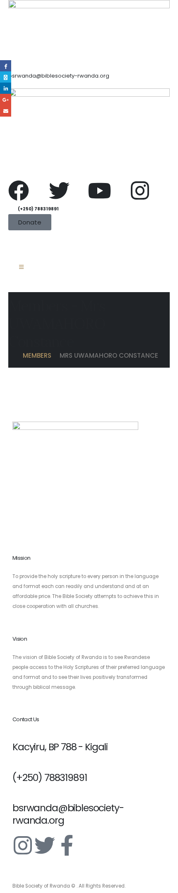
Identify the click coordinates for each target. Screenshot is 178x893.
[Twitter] (59, 190)
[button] (11, 244)
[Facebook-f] (66, 845)
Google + (5, 99)
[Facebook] (18, 190)
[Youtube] (99, 190)
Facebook (5, 65)
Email (5, 111)
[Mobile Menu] (21, 267)
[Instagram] (140, 190)
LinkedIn (5, 88)
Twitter (5, 77)
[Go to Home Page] (11, 356)
